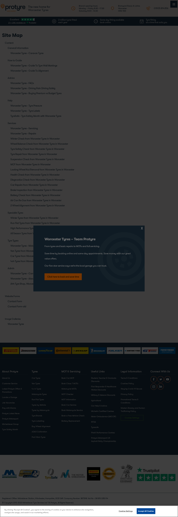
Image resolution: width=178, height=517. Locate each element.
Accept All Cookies (146, 511)
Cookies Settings (126, 511)
